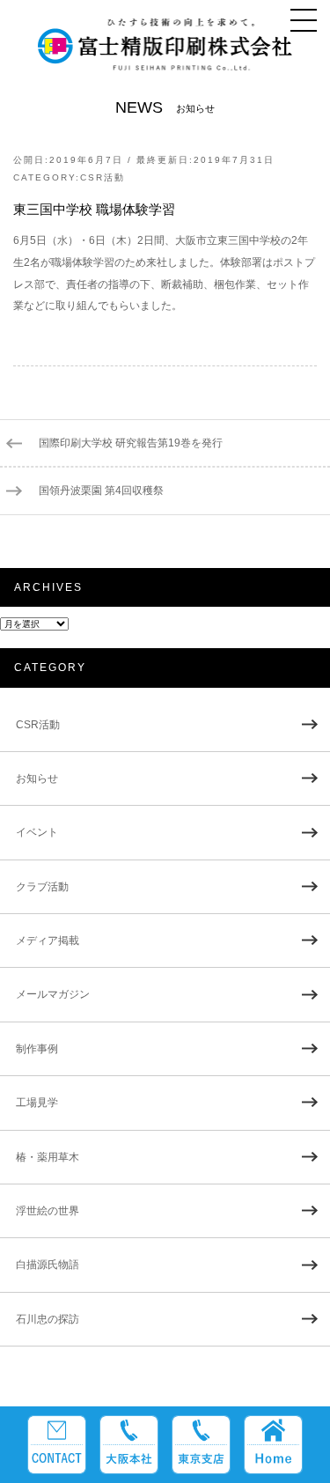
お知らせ (37, 778)
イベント (37, 832)
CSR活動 (102, 177)
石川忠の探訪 (47, 1319)
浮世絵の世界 (47, 1211)
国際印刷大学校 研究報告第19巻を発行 (131, 443)
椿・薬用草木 (47, 1157)
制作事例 (37, 1049)
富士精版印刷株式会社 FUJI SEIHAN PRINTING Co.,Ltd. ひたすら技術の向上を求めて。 (165, 51)
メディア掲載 (47, 940)
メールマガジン (53, 994)
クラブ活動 (42, 887)
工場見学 (37, 1102)
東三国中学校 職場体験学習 (94, 210)
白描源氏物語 (47, 1264)
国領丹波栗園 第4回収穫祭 (101, 490)
